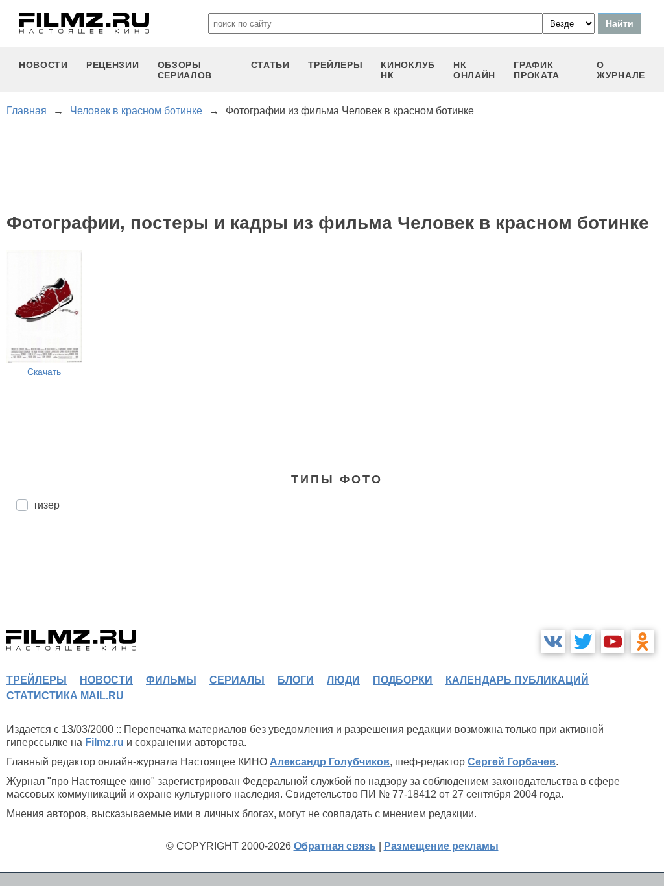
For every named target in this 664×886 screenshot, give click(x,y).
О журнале (621, 70)
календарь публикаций (517, 680)
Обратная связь (335, 846)
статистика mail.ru (65, 695)
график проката (537, 70)
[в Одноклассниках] (642, 641)
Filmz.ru (104, 742)
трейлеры (335, 65)
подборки (403, 680)
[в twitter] (583, 641)
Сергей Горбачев (512, 761)
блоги (296, 680)
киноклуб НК (408, 70)
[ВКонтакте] (553, 641)
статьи (270, 65)
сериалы (237, 680)
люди (343, 680)
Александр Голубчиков (330, 761)
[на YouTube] (612, 641)
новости (43, 65)
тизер (46, 504)
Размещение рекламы (441, 846)
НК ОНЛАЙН (474, 70)
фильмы (171, 680)
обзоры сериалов (185, 70)
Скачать (44, 371)
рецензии (112, 65)
